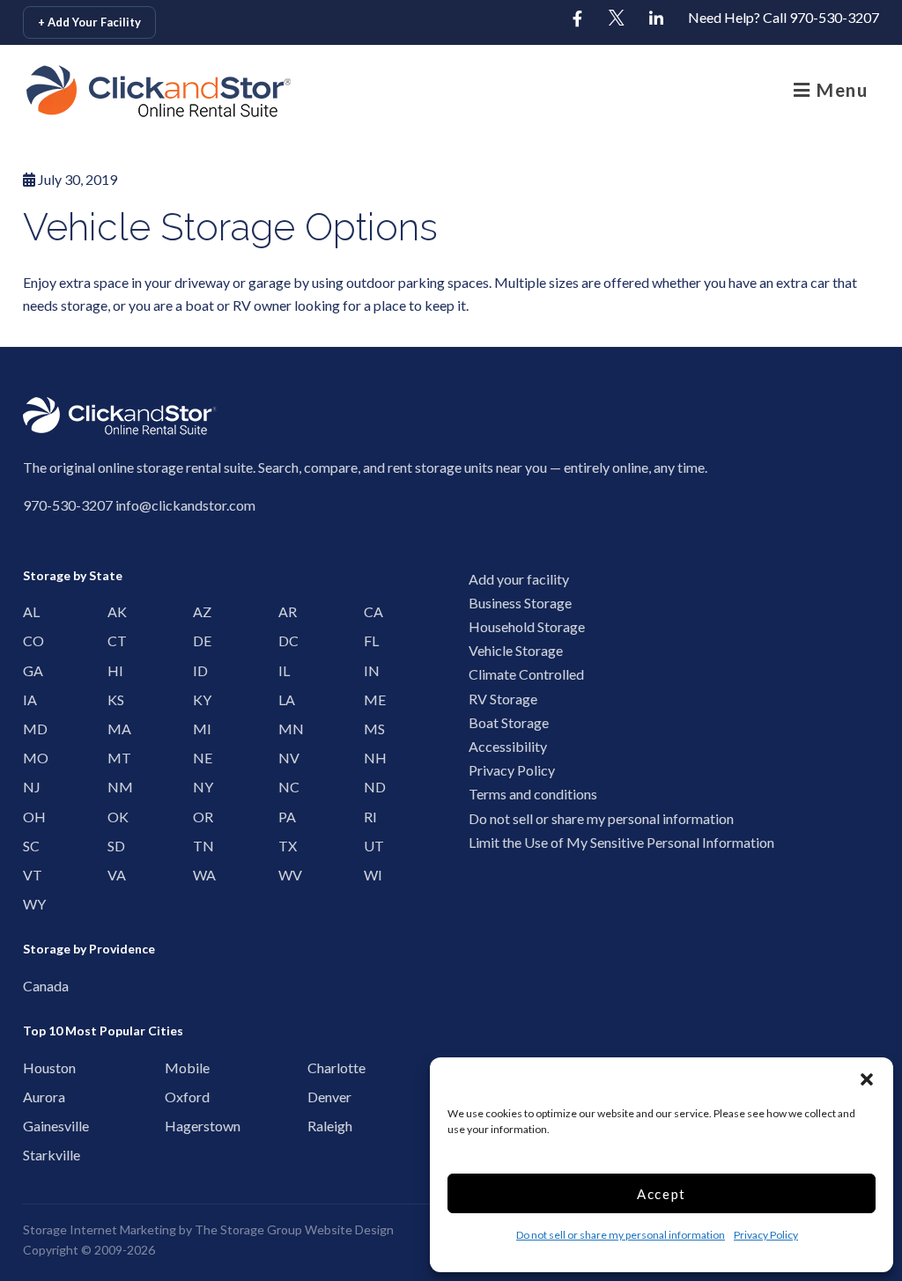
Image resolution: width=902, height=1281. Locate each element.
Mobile (177, 1067)
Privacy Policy (766, 1234)
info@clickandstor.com (185, 505)
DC (285, 640)
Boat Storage (509, 722)
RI (370, 816)
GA (30, 670)
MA (114, 728)
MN (285, 728)
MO (30, 757)
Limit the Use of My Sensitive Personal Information (621, 842)
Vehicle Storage (516, 650)
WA (200, 874)
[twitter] (616, 19)
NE (200, 757)
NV (285, 757)
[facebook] (577, 19)
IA (30, 699)
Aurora (35, 1096)
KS (114, 699)
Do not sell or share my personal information (620, 1234)
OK (114, 816)
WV (285, 874)
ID (200, 670)
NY (200, 786)
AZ (200, 611)
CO (30, 640)
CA (371, 611)
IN (371, 670)
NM (114, 786)
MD (30, 728)
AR (285, 611)
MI (200, 728)
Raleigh (320, 1125)
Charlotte (320, 1067)
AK (114, 611)
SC (30, 845)
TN (200, 845)
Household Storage (527, 626)
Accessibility (508, 746)
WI (371, 874)
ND (371, 786)
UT (371, 845)
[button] (867, 1079)
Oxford (177, 1096)
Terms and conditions (533, 793)
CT (114, 640)
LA (285, 699)
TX (285, 845)
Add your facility (519, 579)
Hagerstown (177, 1125)
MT (114, 757)
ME (371, 699)
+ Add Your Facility (89, 22)
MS (371, 728)
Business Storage (520, 602)
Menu (840, 89)
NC (285, 786)
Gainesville (35, 1125)
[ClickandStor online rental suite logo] (110, 91)
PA (285, 816)
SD (114, 845)
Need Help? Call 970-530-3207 (783, 17)
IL (284, 670)
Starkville (35, 1154)
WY (30, 903)
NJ (30, 786)
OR (200, 816)
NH (371, 757)
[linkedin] (656, 19)
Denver (320, 1096)
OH (30, 816)
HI (114, 670)
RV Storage (503, 698)
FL (371, 640)
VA (114, 874)
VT (30, 874)
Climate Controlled (526, 674)
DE (200, 640)
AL (30, 611)
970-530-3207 (68, 505)
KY (200, 699)
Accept (661, 1194)
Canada (35, 985)
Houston (35, 1067)
